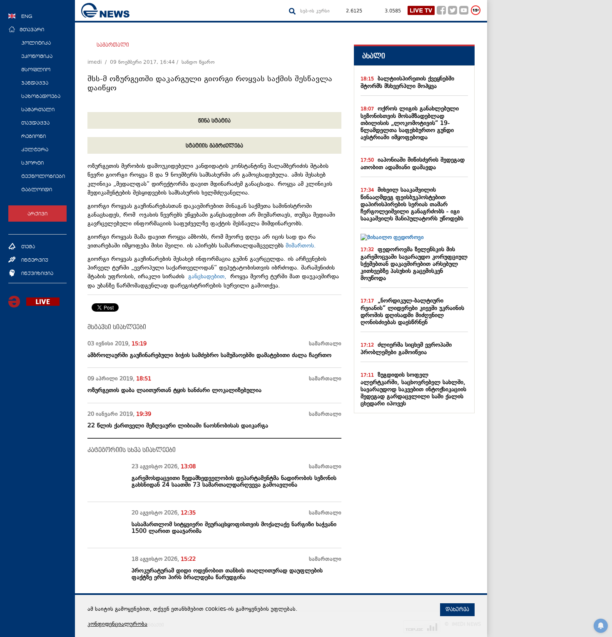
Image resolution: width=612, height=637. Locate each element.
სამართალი (113, 45)
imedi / (98, 62)
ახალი (373, 56)
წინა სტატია (214, 121)
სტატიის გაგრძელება (214, 146)
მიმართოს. (301, 246)
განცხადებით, (207, 276)
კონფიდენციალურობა (117, 624)
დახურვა (457, 609)
